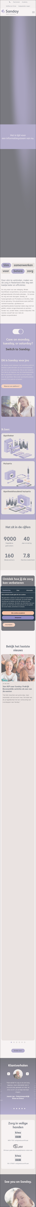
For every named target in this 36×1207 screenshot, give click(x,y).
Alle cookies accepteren (18, 613)
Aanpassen (18, 617)
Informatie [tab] (29, 590)
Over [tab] (18, 590)
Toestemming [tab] (6, 590)
